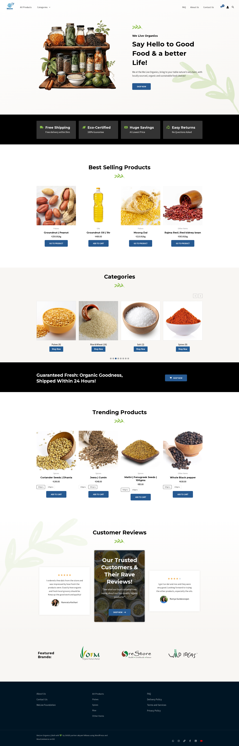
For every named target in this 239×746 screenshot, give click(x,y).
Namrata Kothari (69, 602)
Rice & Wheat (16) (98, 344)
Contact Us (208, 7)
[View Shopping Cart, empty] (221, 7)
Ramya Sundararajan (179, 598)
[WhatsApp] (173, 741)
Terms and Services (156, 704)
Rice (94, 710)
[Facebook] (190, 741)
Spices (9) (182, 344)
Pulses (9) (56, 344)
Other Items (98, 715)
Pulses (95, 699)
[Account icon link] (227, 7)
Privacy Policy (154, 710)
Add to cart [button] (98, 243)
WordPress (99, 735)
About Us (194, 7)
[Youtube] (201, 741)
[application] (49, 7)
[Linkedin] (196, 741)
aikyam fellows (83, 735)
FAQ (184, 7)
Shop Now (56, 349)
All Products (26, 7)
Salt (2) (140, 344)
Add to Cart (56, 494)
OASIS (67, 735)
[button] (233, 7)
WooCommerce (43, 739)
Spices (95, 704)
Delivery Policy (154, 699)
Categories (42, 7)
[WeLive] (184, 741)
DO (53, 739)
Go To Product (56, 243)
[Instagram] (179, 741)
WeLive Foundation (46, 704)
